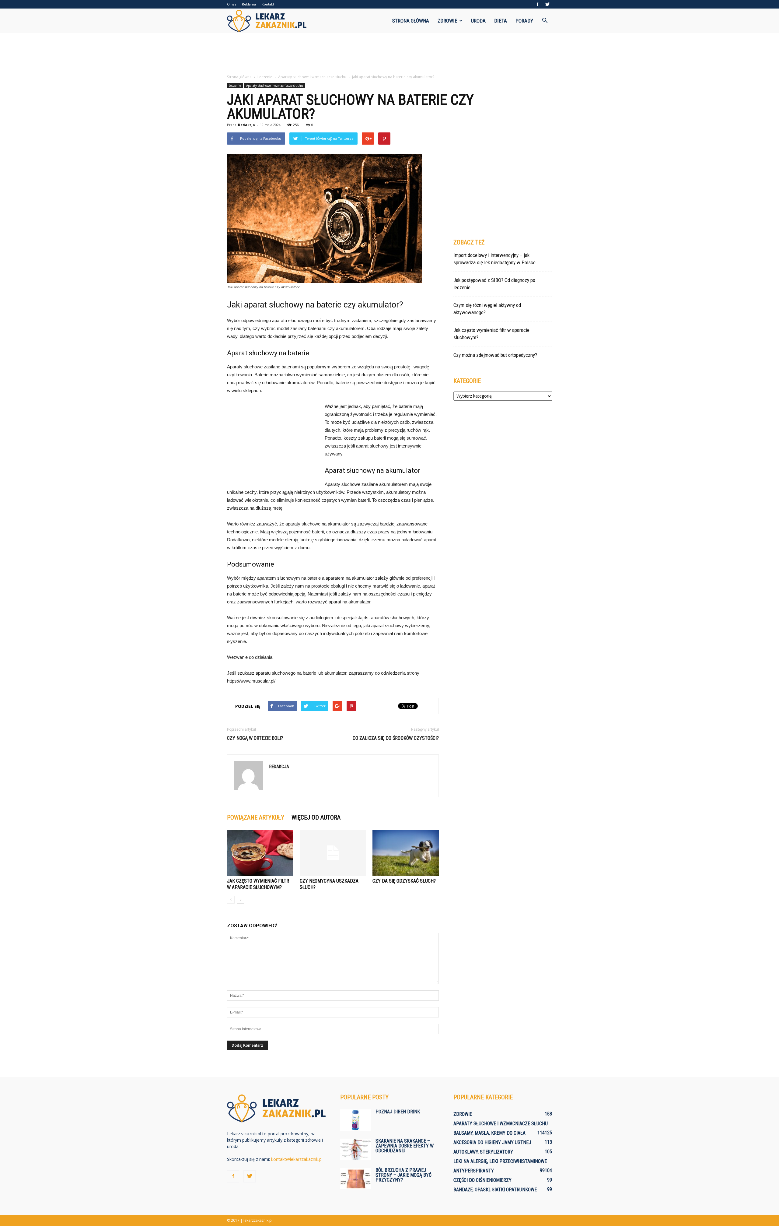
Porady (524, 21)
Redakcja (246, 124)
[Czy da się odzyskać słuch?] (405, 853)
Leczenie (235, 85)
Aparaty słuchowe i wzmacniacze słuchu (274, 85)
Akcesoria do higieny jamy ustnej (492, 1142)
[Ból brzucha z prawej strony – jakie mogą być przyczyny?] (355, 1178)
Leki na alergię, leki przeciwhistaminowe (500, 1161)
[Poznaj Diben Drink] (355, 1120)
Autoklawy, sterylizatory (483, 1152)
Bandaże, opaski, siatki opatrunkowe (495, 1190)
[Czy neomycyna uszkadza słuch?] (333, 853)
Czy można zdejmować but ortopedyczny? (495, 355)
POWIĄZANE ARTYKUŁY (255, 817)
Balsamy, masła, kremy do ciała (489, 1133)
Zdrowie (447, 21)
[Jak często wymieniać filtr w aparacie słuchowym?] (260, 853)
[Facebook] (537, 4)
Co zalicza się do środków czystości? (396, 738)
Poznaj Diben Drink (398, 1112)
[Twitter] (547, 4)
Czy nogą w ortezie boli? (255, 738)
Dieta (500, 21)
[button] (544, 20)
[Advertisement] (389, 54)
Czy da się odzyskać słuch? (404, 881)
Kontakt (268, 4)
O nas (231, 4)
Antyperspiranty (473, 1171)
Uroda (478, 21)
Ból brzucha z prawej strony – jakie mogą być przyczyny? (403, 1175)
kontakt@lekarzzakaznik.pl (297, 1159)
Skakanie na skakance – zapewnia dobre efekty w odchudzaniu (405, 1146)
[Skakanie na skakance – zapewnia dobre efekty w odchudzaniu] (355, 1149)
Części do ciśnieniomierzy (482, 1180)
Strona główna (410, 21)
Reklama (249, 4)
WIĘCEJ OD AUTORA (316, 817)
